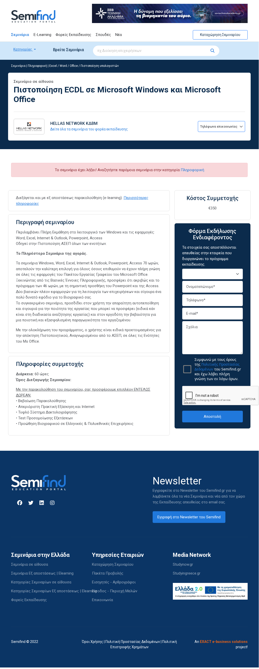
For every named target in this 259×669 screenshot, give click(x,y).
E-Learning (42, 34)
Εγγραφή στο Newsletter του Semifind (189, 517)
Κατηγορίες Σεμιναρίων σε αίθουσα (41, 582)
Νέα (118, 34)
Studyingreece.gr (186, 573)
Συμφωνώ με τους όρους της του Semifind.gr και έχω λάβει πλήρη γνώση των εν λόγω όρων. (218, 369)
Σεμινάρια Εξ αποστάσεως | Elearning (42, 573)
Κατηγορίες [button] (23, 49)
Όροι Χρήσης (92, 642)
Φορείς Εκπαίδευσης (73, 34)
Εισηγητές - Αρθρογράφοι (114, 582)
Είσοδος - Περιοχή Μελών (114, 591)
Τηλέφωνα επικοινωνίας (219, 126)
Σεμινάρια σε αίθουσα (29, 564)
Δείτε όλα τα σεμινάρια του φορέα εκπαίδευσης (89, 129)
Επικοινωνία (102, 600)
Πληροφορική (37, 66)
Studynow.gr (183, 564)
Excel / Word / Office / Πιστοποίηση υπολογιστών (84, 66)
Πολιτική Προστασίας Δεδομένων (132, 642)
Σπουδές (103, 34)
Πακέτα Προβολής (107, 573)
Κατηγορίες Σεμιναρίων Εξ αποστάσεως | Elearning (54, 591)
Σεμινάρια (20, 34)
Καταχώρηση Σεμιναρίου (220, 35)
